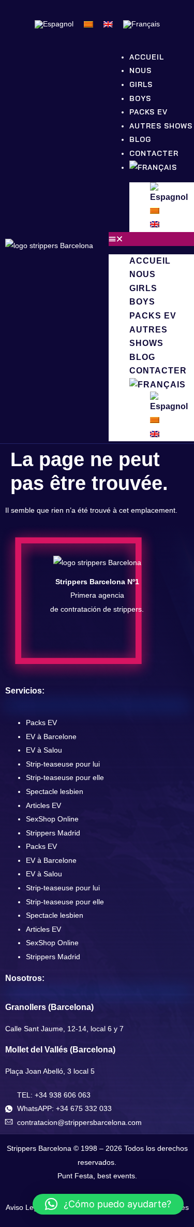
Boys (142, 301)
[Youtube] (109, 640)
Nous (142, 274)
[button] (151, 239)
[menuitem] (54, 24)
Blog (142, 357)
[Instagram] (85, 640)
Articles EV (43, 805)
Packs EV (152, 315)
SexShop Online (52, 819)
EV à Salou (44, 750)
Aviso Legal (24, 1207)
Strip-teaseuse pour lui (63, 764)
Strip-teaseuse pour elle (65, 777)
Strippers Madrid (53, 833)
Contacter (158, 370)
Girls (143, 288)
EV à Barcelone (51, 736)
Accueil (150, 260)
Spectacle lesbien (54, 791)
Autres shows (160, 126)
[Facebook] (60, 640)
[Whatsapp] (133, 640)
